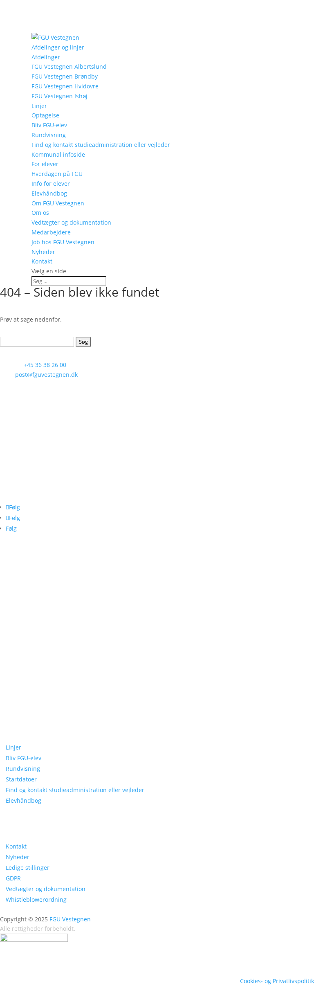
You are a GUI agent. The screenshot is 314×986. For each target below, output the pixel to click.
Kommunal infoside (58, 154)
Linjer (39, 106)
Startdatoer (21, 779)
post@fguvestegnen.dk (46, 374)
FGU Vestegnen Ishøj (59, 96)
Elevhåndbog (49, 193)
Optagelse (45, 115)
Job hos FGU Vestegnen (62, 242)
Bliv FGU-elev (49, 125)
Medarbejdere (51, 232)
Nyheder (43, 252)
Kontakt (41, 261)
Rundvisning (48, 135)
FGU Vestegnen (70, 919)
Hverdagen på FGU (57, 174)
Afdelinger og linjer (57, 47)
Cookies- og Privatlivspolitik (277, 981)
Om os (40, 212)
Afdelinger (45, 57)
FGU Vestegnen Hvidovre (65, 86)
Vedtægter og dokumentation (71, 222)
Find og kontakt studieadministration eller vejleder (100, 145)
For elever (44, 164)
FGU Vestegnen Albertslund (69, 66)
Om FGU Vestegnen (57, 203)
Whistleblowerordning (36, 899)
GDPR (13, 878)
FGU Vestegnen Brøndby (64, 76)
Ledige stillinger (27, 867)
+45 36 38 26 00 (45, 365)
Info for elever (50, 183)
